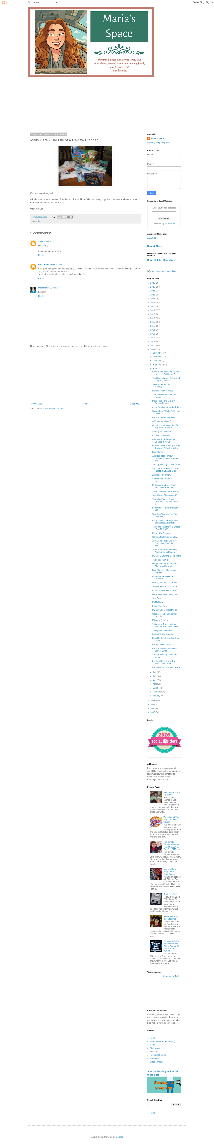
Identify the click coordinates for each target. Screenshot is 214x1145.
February (157, 692)
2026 (152, 283)
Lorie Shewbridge (46, 264)
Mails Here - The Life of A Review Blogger (163, 402)
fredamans (43, 288)
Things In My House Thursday (165, 491)
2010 (152, 345)
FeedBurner (170, 224)
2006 (152, 708)
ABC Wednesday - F (161, 421)
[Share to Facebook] (68, 217)
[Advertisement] (107, 102)
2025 (152, 287)
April (155, 684)
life (39, 221)
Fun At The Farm (159, 606)
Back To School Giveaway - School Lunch (164, 649)
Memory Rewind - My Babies (172, 793)
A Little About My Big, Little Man (171, 917)
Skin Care (156, 598)
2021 (152, 302)
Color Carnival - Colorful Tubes (166, 407)
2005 (152, 712)
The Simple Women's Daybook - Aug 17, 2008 (166, 528)
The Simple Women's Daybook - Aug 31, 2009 (166, 379)
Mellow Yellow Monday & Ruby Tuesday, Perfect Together (166, 447)
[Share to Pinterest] (71, 217)
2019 (152, 310)
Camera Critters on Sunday (164, 537)
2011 (152, 341)
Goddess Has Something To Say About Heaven (165, 426)
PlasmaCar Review (161, 533)
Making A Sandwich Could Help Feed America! (164, 486)
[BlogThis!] (62, 217)
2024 (152, 291)
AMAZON (151, 238)
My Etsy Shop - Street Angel (164, 610)
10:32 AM (54, 288)
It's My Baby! (158, 602)
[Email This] (59, 217)
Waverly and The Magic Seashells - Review (172, 819)
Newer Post (36, 404)
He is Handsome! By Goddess (166, 594)
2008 (152, 700)
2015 (152, 326)
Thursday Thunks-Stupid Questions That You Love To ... (166, 501)
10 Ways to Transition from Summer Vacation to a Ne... (165, 625)
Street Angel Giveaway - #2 (164, 495)
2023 (152, 295)
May (155, 680)
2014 (152, 330)
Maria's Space (157, 138)
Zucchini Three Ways (161, 475)
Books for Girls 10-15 (161, 644)
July (155, 672)
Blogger (119, 1137)
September (158, 364)
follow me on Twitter (172, 976)
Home (86, 404)
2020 (152, 306)
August (156, 368)
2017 (152, 318)
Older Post (134, 404)
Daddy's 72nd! (170, 894)
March (156, 688)
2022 (152, 298)
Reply (41, 255)
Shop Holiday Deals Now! (161, 260)
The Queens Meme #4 (162, 630)
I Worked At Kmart (160, 620)
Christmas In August (161, 435)
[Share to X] (65, 217)
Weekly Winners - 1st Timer (164, 582)
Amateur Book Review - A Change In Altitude (163, 440)
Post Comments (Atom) (53, 408)
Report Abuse (155, 246)
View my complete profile (158, 143)
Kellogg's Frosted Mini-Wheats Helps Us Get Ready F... (166, 373)
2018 (152, 314)
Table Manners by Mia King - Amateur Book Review (165, 551)
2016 (152, 322)
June (155, 676)
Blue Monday (158, 452)
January (156, 696)
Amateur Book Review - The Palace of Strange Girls (165, 469)
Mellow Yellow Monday (162, 391)
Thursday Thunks (160, 560)
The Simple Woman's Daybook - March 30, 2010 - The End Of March (172, 845)
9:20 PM (59, 264)
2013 (152, 334)
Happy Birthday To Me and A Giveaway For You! (165, 565)
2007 (152, 704)
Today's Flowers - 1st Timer (164, 586)
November (158, 357)
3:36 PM (47, 241)
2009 (152, 349)
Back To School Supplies (163, 417)
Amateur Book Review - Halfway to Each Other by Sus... (165, 458)
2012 (152, 338)
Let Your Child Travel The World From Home (163, 662)
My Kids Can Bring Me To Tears (166, 556)
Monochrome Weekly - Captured (162, 577)
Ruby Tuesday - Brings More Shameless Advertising (165, 521)
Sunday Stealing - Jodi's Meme (166, 464)
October (156, 360)
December (158, 353)
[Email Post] (53, 217)
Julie (40, 241)
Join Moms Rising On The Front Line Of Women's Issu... (164, 543)
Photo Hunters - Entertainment (166, 667)
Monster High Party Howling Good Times (170, 871)
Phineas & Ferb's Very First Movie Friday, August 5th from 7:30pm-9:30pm (172, 946)
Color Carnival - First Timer (164, 590)
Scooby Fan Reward (161, 432)
